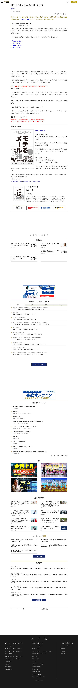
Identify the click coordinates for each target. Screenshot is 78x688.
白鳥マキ (13, 8)
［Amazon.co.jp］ (15, 181)
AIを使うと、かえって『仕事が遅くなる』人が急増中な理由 (24, 545)
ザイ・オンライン (36, 659)
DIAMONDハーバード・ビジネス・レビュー (42, 651)
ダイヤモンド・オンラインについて (14, 643)
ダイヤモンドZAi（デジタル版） (39, 653)
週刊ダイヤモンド (36, 648)
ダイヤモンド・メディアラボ (38, 677)
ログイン (67, 1)
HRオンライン (35, 669)
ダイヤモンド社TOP (65, 646)
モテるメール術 (17, 10)
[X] (32, 639)
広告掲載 (7, 664)
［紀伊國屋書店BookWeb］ (25, 181)
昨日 (32, 305)
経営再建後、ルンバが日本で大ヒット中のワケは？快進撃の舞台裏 (24, 550)
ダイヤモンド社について (67, 643)
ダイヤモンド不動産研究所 (38, 664)
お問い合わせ (8, 666)
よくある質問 (8, 661)
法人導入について (9, 669)
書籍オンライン (35, 656)
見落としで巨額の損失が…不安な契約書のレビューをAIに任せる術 (24, 540)
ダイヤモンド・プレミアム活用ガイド (13, 651)
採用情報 (63, 651)
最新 (18, 305)
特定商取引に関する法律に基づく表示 (13, 656)
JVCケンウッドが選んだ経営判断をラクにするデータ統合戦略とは (54, 545)
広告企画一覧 (44, 609)
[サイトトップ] (6, 2)
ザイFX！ (34, 661)
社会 (12, 10)
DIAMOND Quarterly (36, 666)
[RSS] (45, 639)
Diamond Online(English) (37, 646)
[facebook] (39, 639)
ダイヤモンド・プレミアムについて (13, 648)
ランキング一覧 (39, 364)
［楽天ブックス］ (36, 181)
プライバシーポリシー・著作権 (12, 659)
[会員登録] (74, 2)
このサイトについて (9, 646)
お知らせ (63, 653)
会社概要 (63, 648)
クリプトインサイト (36, 671)
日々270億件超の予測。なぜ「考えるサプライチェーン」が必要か (54, 540)
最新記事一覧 (39, 600)
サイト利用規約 (8, 653)
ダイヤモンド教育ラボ (37, 674)
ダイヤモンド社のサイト (38, 643)
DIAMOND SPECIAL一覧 (17, 609)
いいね (60, 305)
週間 (46, 305)
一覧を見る (39, 556)
